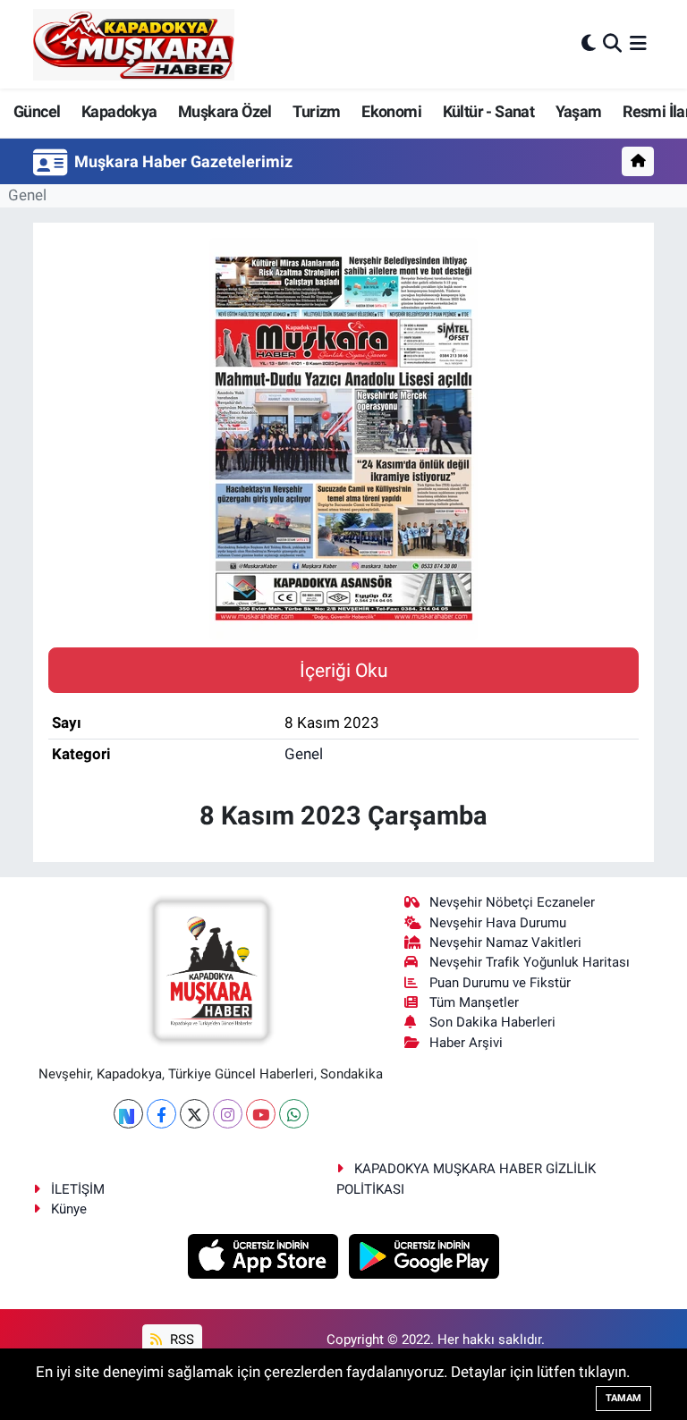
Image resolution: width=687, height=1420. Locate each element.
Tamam (623, 1398)
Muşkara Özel (225, 111)
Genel (27, 195)
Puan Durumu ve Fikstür (500, 983)
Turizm (316, 111)
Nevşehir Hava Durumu (497, 923)
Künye (69, 1209)
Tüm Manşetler (474, 1002)
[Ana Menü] (638, 44)
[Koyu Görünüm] (588, 44)
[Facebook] (161, 1113)
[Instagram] (227, 1113)
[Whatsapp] (294, 1113)
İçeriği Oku (344, 670)
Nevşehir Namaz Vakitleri (505, 942)
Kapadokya (119, 111)
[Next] (128, 1113)
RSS (180, 1339)
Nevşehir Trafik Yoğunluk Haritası (529, 962)
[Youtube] (261, 1113)
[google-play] (424, 1255)
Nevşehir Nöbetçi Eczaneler (512, 902)
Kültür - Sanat (489, 111)
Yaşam (579, 111)
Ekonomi (391, 111)
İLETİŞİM (78, 1189)
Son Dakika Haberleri (492, 1022)
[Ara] (612, 44)
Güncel (36, 111)
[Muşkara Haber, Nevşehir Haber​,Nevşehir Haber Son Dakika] (133, 44)
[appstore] (265, 1255)
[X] (194, 1113)
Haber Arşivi (466, 1043)
